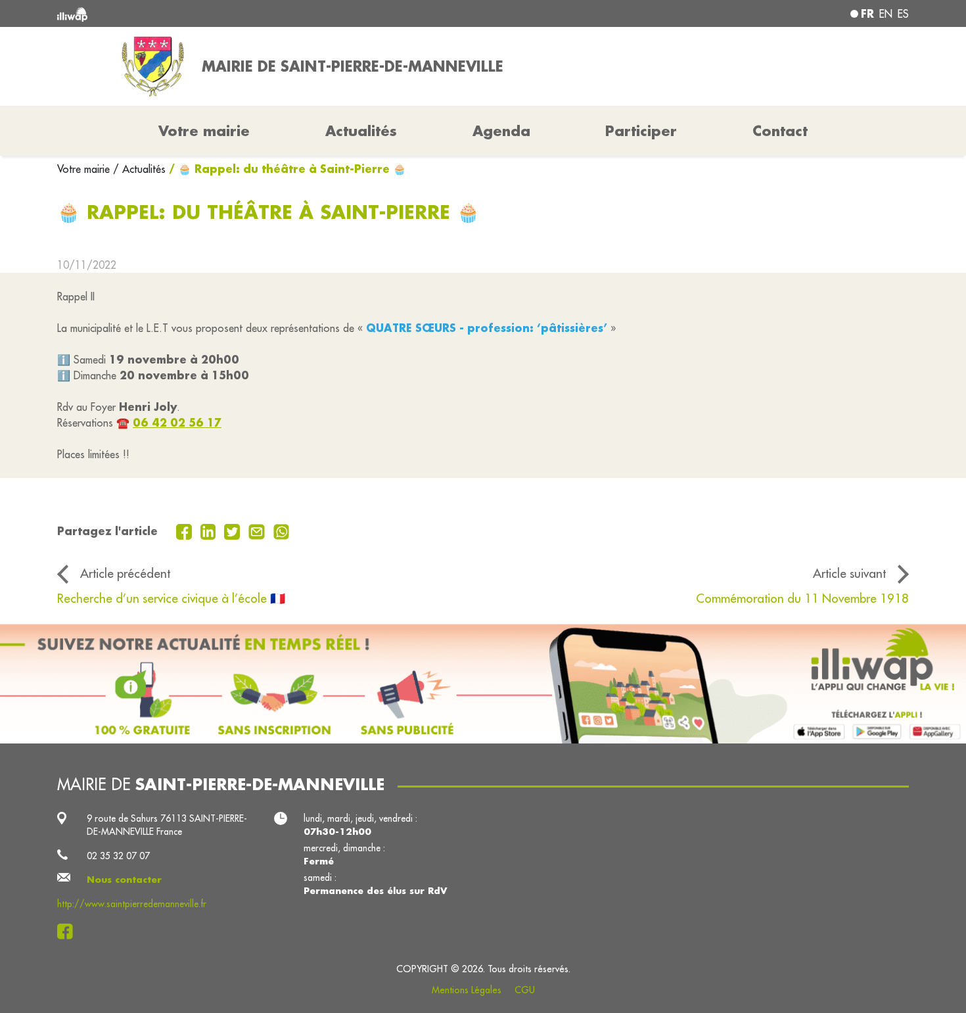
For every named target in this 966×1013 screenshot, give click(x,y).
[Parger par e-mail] (258, 530)
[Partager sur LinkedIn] (210, 530)
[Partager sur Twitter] (233, 530)
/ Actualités (139, 169)
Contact (780, 131)
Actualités (361, 131)
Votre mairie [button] (204, 131)
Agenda (501, 131)
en (885, 13)
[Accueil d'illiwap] (230, 13)
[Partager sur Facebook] (185, 530)
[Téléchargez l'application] (483, 683)
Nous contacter (124, 879)
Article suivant (849, 573)
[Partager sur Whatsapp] (281, 530)
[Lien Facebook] (68, 931)
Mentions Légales (466, 990)
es (903, 13)
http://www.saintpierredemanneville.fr (131, 904)
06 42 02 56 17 (177, 422)
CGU (525, 990)
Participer (641, 131)
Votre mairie (85, 169)
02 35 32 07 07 (118, 856)
